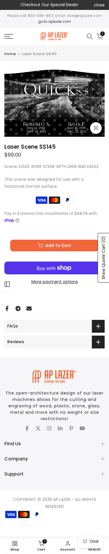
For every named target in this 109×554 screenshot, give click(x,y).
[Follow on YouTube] (82, 428)
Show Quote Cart (103, 257)
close (99, 5)
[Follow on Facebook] (27, 428)
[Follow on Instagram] (49, 428)
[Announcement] (49, 4)
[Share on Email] (29, 308)
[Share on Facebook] (7, 308)
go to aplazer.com (54, 21)
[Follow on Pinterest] (71, 428)
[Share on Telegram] (18, 308)
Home (10, 54)
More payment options (54, 282)
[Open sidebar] (7, 284)
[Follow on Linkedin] (60, 428)
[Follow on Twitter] (38, 428)
